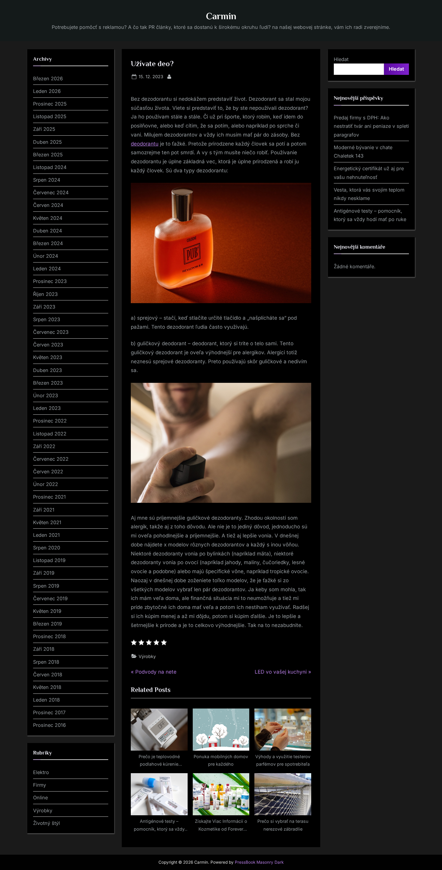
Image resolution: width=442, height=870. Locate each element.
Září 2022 (44, 446)
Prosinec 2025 (50, 104)
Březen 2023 (48, 383)
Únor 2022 (45, 484)
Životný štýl (46, 823)
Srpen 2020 (46, 548)
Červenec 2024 (51, 192)
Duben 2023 (47, 370)
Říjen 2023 (45, 294)
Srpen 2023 (46, 319)
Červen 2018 (47, 675)
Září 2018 (43, 649)
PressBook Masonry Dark (259, 862)
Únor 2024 (45, 256)
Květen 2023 (47, 357)
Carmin (221, 16)
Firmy (39, 785)
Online (40, 798)
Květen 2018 (47, 687)
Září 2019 (43, 573)
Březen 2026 (48, 78)
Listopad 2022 (49, 434)
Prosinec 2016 (49, 725)
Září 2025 (44, 129)
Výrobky (147, 656)
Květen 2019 (47, 611)
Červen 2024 (48, 205)
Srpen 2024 (46, 180)
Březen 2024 (48, 243)
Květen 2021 (47, 522)
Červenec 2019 (50, 598)
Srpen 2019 (46, 586)
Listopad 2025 (49, 116)
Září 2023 (44, 307)
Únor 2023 (45, 395)
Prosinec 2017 (49, 712)
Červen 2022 (48, 472)
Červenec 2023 (51, 332)
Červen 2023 (48, 345)
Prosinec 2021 (49, 497)
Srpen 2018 (46, 662)
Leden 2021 (46, 535)
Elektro (41, 772)
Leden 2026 (47, 91)
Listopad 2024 (49, 167)
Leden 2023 (47, 408)
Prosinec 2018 (49, 636)
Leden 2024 (47, 269)
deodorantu (144, 144)
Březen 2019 (47, 624)
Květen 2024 (47, 218)
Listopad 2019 (49, 560)
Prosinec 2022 (50, 421)
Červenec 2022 (51, 459)
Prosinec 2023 (50, 281)
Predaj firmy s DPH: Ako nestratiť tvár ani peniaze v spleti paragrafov (371, 126)
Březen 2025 (48, 155)
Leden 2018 (46, 700)
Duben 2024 (47, 231)
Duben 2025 (47, 142)
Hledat (341, 59)
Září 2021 (43, 510)
